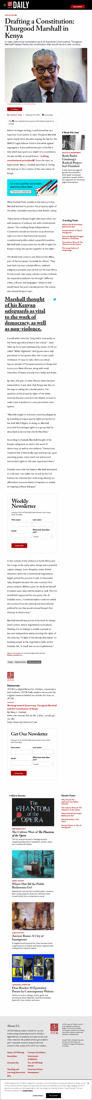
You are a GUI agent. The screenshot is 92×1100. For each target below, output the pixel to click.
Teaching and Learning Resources (16, 1071)
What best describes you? (41, 531)
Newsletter (77, 6)
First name (16, 520)
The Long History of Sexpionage (70, 249)
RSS (9, 1075)
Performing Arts (19, 829)
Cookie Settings (38, 1095)
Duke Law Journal (34, 662)
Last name (37, 520)
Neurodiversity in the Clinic (70, 820)
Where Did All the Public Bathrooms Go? (72, 225)
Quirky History (18, 881)
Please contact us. (14, 655)
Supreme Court (20, 662)
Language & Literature (21, 985)
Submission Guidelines (33, 1058)
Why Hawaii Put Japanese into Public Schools (69, 801)
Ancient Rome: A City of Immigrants (72, 231)
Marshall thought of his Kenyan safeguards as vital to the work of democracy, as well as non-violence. (25, 314)
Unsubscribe (13, 1062)
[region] (46, 1089)
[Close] (88, 1083)
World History (18, 933)
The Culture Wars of (72, 243)
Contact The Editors (37, 1052)
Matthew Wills (16, 115)
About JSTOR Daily (15, 1052)
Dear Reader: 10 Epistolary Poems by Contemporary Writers (33, 990)
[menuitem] (78, 6)
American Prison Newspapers (35, 1071)
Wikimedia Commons (29, 104)
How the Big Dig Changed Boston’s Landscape (72, 237)
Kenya (10, 662)
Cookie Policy (28, 1090)
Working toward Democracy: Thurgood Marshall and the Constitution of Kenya (32, 707)
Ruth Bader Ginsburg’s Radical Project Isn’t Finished (72, 161)
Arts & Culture (11, 15)
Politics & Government (71, 152)
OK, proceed (53, 1095)
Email (14, 531)
